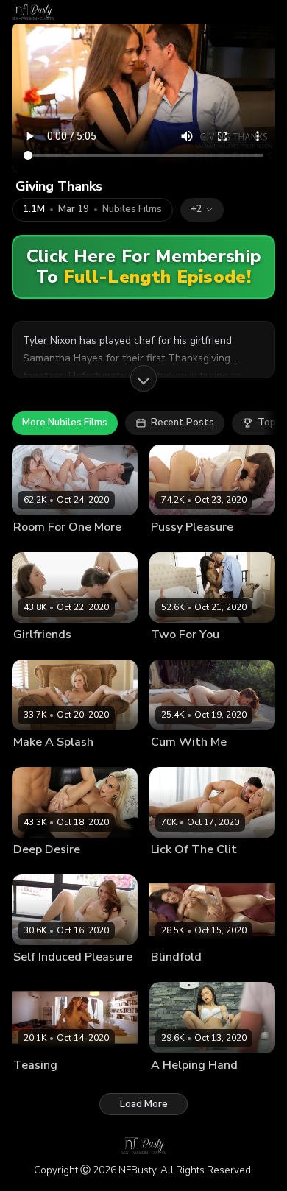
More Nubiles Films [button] (64, 422)
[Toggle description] (143, 378)
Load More (144, 1104)
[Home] (33, 12)
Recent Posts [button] (182, 422)
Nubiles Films (132, 209)
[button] (202, 210)
